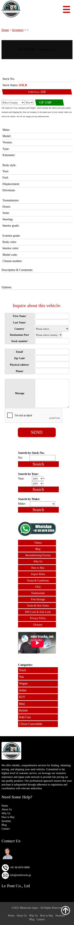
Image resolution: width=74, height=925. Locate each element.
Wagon (23, 683)
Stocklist (6, 821)
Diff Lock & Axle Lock (38, 611)
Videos (38, 542)
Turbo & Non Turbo (38, 605)
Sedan (22, 690)
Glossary (38, 624)
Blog (37, 548)
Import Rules (38, 574)
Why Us (38, 561)
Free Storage (38, 599)
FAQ (37, 586)
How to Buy (37, 567)
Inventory (18, 30)
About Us (7, 809)
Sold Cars (25, 717)
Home (5, 30)
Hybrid (23, 710)
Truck (22, 670)
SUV (22, 697)
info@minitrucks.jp (20, 875)
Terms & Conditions (38, 580)
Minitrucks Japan (29, 907)
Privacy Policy (38, 618)
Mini (22, 703)
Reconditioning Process (37, 555)
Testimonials (38, 593)
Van (21, 676)
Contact (6, 828)
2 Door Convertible (30, 724)
